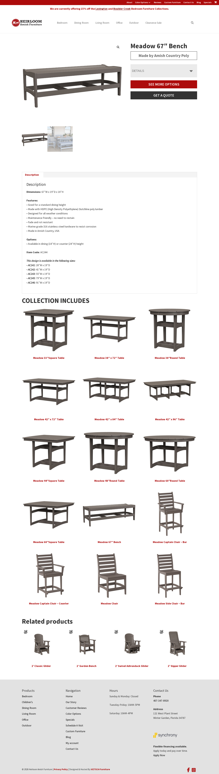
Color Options (141, 2)
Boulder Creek (122, 8)
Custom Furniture (172, 2)
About (129, 2)
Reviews (157, 2)
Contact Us (188, 2)
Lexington (101, 8)
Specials (208, 2)
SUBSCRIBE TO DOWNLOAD (131, 411)
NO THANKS (131, 423)
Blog (199, 2)
